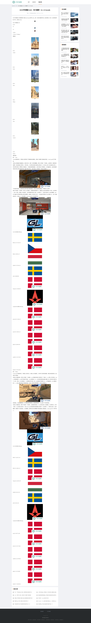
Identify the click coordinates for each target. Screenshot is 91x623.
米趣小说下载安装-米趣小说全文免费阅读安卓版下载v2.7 (23, 598)
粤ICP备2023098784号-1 (45, 617)
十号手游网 (49, 611)
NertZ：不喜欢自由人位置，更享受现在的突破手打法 (23, 592)
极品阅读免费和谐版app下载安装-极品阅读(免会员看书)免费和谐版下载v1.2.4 (47, 595)
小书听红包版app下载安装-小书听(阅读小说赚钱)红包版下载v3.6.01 (47, 592)
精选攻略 (40, 2)
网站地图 (41, 611)
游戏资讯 (34, 2)
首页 (29, 2)
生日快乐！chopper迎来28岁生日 (43, 598)
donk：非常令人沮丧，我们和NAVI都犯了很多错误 (22, 595)
